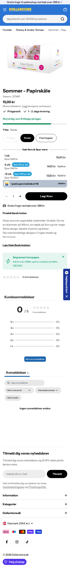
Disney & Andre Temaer (30, 29)
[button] (35, 157)
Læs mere (17, 265)
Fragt (25, 106)
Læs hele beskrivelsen (16, 245)
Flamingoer (46, 138)
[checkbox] (13, 398)
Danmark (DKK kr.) (18, 523)
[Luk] (63, 257)
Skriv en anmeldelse (35, 359)
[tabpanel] (35, 412)
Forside (7, 29)
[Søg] (62, 19)
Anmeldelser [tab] (17, 373)
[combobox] (35, 19)
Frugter (12, 139)
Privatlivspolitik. (38, 487)
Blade (27, 138)
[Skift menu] (5, 10)
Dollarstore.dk (20, 554)
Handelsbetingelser (14, 487)
